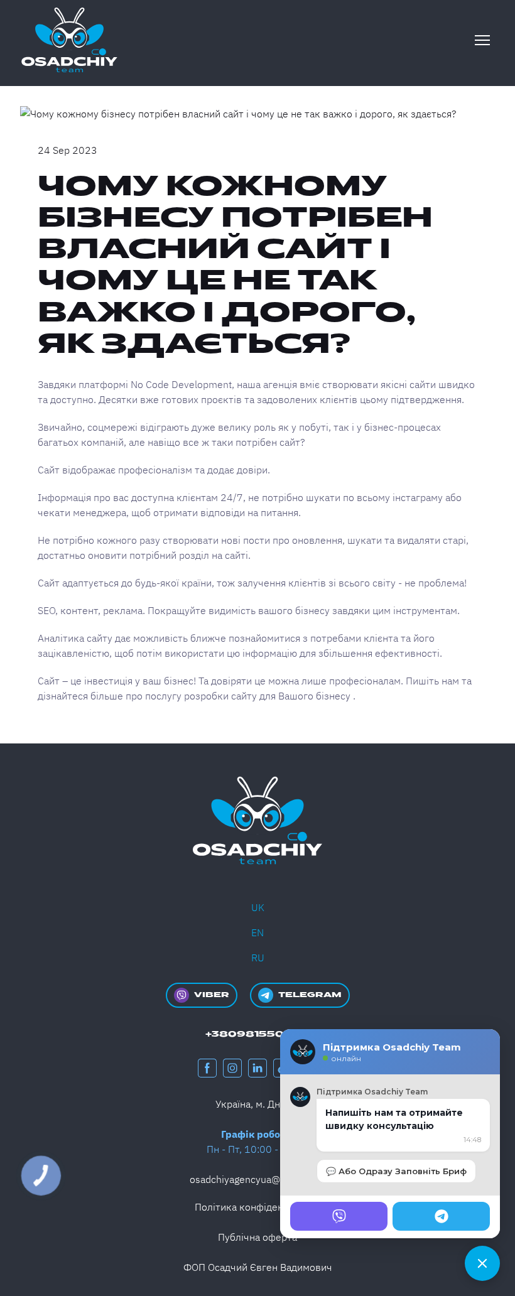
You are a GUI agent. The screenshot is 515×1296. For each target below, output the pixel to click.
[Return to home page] (69, 39)
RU (257, 957)
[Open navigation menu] (482, 40)
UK (257, 907)
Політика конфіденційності (258, 1207)
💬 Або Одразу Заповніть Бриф (396, 1171)
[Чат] (482, 1263)
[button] (201, 995)
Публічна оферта (257, 1237)
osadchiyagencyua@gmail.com (258, 1179)
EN (257, 932)
